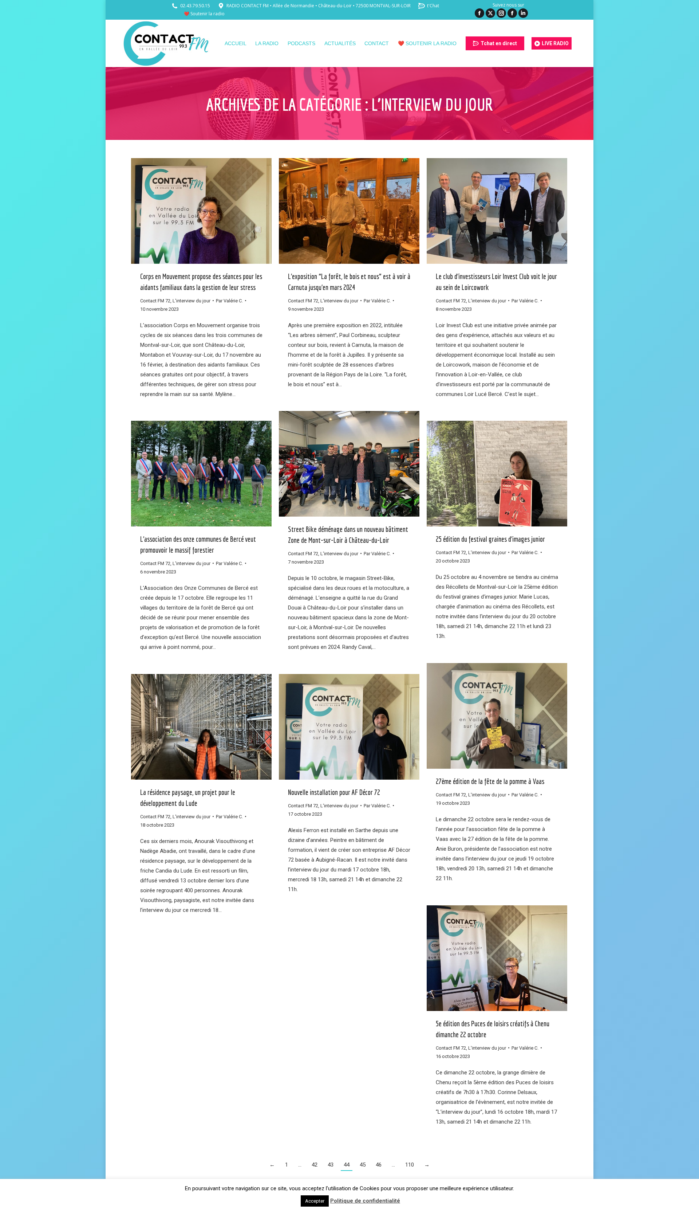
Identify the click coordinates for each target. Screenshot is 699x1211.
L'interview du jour (191, 300)
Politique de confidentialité (365, 1201)
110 (409, 1164)
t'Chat (433, 6)
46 (379, 1164)
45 (363, 1164)
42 (314, 1164)
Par (229, 300)
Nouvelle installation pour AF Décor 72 (334, 792)
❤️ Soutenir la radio (204, 14)
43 (330, 1164)
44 (347, 1164)
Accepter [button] (314, 1201)
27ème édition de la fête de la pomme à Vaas (490, 781)
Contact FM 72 (155, 300)
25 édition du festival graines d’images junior (490, 539)
